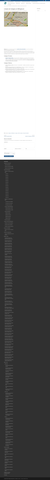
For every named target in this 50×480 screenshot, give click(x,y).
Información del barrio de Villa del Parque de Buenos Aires (9, 336)
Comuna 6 (6, 182)
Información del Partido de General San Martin (9, 368)
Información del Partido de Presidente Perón (9, 442)
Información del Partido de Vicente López (9, 389)
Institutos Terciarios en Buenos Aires (9, 230)
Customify (19, 478)
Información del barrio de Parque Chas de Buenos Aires (9, 301)
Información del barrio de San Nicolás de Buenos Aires (9, 321)
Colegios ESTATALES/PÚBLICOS (8, 221)
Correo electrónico (18, 148)
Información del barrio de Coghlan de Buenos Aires (8, 259)
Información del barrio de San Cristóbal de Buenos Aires (9, 318)
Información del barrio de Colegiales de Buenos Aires (8, 262)
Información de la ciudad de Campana (9, 449)
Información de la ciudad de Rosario (9, 465)
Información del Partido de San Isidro (9, 379)
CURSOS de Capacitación (7, 232)
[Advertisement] (19, 33)
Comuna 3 (6, 177)
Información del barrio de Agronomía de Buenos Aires (8, 238)
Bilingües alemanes (8, 216)
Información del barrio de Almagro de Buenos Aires (8, 241)
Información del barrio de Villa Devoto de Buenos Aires (9, 334)
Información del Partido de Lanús (9, 437)
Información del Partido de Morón (9, 412)
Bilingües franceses (8, 214)
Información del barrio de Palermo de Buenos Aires (8, 292)
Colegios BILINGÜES (7, 211)
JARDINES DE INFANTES (7, 163)
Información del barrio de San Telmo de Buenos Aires (9, 323)
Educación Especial (7, 219)
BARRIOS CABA (6, 236)
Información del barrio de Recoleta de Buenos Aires (8, 310)
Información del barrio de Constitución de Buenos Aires (9, 264)
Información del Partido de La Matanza (9, 401)
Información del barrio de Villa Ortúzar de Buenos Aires (9, 350)
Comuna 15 (7, 197)
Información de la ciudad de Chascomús (9, 452)
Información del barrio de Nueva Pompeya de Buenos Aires (8, 286)
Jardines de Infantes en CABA (9, 166)
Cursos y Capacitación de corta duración (9, 234)
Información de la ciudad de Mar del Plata (9, 460)
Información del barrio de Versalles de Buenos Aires (8, 329)
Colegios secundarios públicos (9, 226)
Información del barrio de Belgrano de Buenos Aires (8, 249)
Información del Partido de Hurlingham (9, 396)
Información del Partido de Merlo (9, 407)
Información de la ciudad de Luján (9, 457)
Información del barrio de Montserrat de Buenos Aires (8, 283)
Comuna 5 (6, 180)
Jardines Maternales (7, 164)
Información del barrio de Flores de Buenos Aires (8, 267)
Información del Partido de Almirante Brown (9, 419)
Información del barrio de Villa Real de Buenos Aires (9, 352)
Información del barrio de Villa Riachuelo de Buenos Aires (9, 355)
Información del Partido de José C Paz (9, 371)
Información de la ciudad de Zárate (9, 470)
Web (26, 148)
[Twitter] (45, 0)
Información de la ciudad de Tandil (9, 467)
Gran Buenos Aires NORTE (9, 201)
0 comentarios (25, 10)
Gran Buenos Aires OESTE (9, 203)
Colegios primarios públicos (9, 224)
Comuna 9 (6, 187)
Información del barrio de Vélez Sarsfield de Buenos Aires (9, 326)
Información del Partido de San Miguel (9, 381)
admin (5, 10)
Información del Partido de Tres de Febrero (9, 414)
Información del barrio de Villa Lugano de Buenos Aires (9, 342)
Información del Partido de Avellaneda (9, 421)
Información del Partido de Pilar (9, 384)
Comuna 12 (7, 192)
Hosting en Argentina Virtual (24, 478)
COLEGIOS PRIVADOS (7, 169)
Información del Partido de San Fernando (9, 376)
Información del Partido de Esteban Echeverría (9, 427)
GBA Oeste (6, 391)
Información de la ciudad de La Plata (9, 454)
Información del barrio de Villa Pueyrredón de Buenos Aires (9, 347)
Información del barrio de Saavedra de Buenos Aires (8, 315)
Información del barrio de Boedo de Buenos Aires (8, 251)
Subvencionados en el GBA (9, 209)
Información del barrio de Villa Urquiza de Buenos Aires (9, 360)
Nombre (5, 148)
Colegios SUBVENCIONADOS (9, 206)
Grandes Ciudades (6, 447)
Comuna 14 (7, 195)
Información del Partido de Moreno (9, 409)
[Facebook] (43, 0)
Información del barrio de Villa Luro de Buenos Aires (9, 344)
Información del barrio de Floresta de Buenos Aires (8, 270)
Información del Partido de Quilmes (9, 434)
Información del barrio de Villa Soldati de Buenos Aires (9, 357)
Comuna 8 (6, 185)
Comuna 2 (6, 175)
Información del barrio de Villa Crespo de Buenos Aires (9, 331)
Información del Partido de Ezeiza (9, 429)
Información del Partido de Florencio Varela (9, 432)
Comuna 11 (6, 190)
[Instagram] (44, 0)
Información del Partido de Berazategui (9, 424)
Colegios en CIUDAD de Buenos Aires (9, 172)
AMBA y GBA (6, 362)
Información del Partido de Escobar (9, 366)
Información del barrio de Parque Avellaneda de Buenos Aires (9, 295)
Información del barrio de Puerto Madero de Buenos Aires (9, 308)
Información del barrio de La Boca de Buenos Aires (9, 272)
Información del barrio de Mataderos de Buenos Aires (8, 280)
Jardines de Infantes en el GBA (9, 168)
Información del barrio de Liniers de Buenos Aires (8, 278)
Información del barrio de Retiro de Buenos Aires (9, 313)
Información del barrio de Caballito (8, 254)
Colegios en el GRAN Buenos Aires (9, 199)
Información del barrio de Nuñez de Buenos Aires (8, 289)
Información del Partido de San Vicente (9, 445)
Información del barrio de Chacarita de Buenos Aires (8, 257)
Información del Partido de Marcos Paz (9, 404)
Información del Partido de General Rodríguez (9, 393)
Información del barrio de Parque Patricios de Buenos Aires (8, 304)
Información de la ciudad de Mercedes (9, 462)
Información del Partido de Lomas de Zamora (9, 440)
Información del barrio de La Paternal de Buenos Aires (9, 275)
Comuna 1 (6, 173)
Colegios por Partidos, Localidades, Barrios (16, 10)
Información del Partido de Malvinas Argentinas (9, 374)
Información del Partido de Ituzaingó (9, 399)
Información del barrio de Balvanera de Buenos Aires (8, 244)
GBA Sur (6, 416)
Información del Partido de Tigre (9, 387)
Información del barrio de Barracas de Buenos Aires (8, 246)
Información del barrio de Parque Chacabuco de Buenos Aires (9, 298)
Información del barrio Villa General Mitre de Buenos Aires (9, 339)
